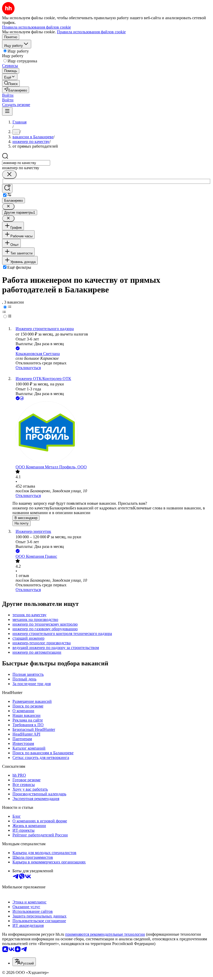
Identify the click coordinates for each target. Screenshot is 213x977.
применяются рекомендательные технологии (105, 934)
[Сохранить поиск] (7, 188)
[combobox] (26, 163)
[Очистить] (9, 174)
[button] (8, 95)
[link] (11, 83)
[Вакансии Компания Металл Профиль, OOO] (112, 433)
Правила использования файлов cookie (91, 32)
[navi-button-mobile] (7, 111)
